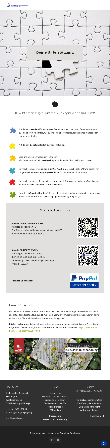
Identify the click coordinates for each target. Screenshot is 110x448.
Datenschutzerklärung (55, 419)
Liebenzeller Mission (55, 399)
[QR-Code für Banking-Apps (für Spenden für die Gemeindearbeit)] (88, 227)
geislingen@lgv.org (23, 412)
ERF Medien (55, 410)
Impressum (55, 415)
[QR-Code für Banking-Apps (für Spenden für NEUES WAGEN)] (88, 255)
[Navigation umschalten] (102, 5)
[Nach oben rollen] (103, 436)
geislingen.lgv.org (15, 418)
